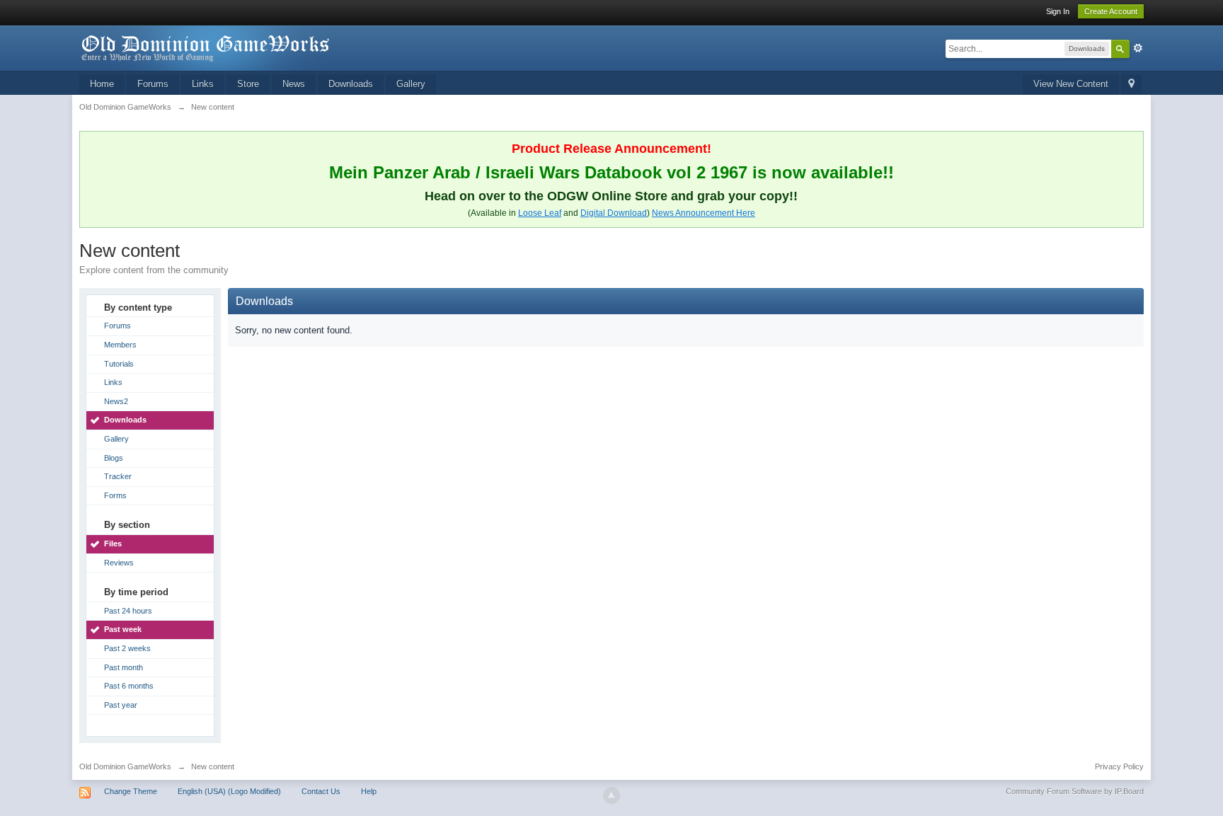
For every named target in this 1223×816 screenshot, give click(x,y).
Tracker (118, 476)
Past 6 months (129, 686)
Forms (115, 495)
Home (102, 84)
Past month (123, 667)
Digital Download (613, 213)
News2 (116, 401)
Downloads (350, 84)
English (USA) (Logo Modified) (229, 791)
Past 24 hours (128, 611)
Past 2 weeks (127, 648)
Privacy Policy (1119, 766)
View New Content (1070, 84)
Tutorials (119, 364)
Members (120, 344)
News (293, 84)
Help (369, 791)
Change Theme (130, 791)
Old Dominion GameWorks (125, 766)
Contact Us (321, 791)
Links (203, 84)
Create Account (1110, 11)
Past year (120, 705)
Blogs (113, 458)
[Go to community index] (206, 47)
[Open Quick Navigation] (1131, 84)
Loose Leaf (539, 213)
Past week (123, 629)
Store (248, 84)
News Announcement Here (703, 213)
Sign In (1057, 11)
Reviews (119, 562)
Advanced (1138, 48)
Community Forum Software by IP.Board (1075, 791)
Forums (152, 84)
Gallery (410, 84)
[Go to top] (611, 795)
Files (113, 543)
